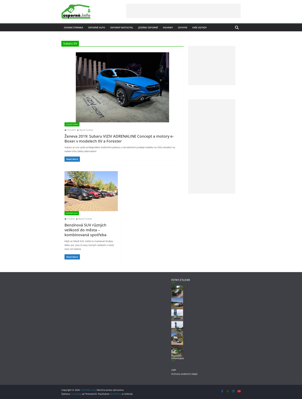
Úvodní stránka (73, 27)
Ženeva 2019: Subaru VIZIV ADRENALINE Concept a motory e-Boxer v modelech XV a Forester (119, 139)
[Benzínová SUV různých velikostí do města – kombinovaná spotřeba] (91, 191)
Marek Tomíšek (86, 130)
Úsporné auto (96, 27)
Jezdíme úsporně (148, 27)
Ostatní (182, 27)
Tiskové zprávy (72, 124)
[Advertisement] (183, 11)
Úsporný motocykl (121, 27)
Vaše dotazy (199, 27)
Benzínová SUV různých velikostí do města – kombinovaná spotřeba (85, 229)
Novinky (168, 27)
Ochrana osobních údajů (184, 373)
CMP (173, 369)
